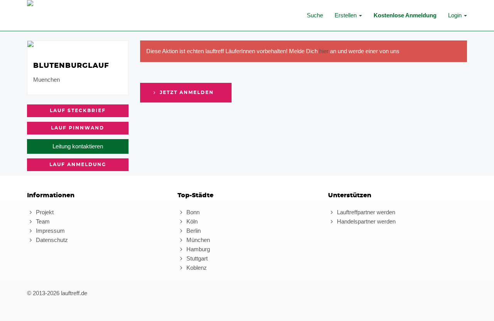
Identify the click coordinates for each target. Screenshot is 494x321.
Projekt (44, 212)
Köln (191, 221)
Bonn (192, 212)
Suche (315, 15)
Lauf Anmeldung (77, 164)
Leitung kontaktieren (77, 146)
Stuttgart (196, 258)
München (197, 240)
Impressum (49, 230)
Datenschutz (51, 240)
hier (323, 51)
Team (42, 221)
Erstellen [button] (346, 15)
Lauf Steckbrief (78, 110)
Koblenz (196, 267)
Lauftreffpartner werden (365, 212)
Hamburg (197, 249)
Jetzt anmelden (186, 92)
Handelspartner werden (365, 221)
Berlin (193, 230)
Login (455, 15)
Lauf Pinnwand (77, 128)
